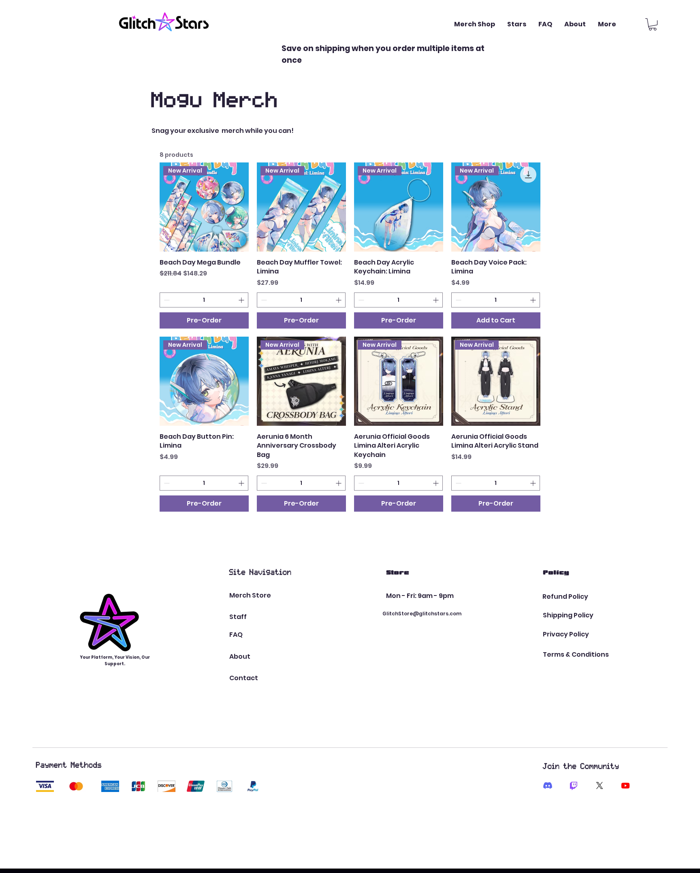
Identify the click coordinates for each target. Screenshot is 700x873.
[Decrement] (166, 300)
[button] (652, 24)
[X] (599, 785)
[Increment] (242, 300)
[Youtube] (625, 785)
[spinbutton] (204, 300)
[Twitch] (573, 785)
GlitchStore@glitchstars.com (421, 613)
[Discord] (548, 785)
